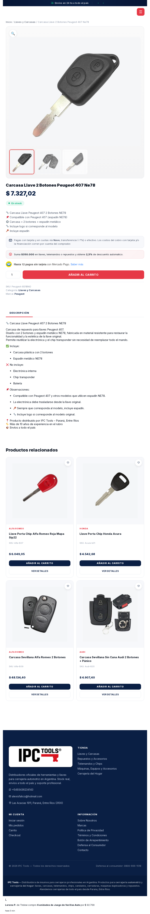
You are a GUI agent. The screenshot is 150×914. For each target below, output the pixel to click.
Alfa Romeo (16, 528)
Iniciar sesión (16, 820)
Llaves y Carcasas (24, 21)
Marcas (82, 825)
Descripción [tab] (19, 312)
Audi (82, 652)
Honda (84, 528)
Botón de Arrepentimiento (93, 840)
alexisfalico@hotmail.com (27, 796)
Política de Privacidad (91, 830)
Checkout (14, 835)
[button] (13, 33)
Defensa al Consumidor (92, 845)
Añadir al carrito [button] (39, 563)
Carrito (13, 830)
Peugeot (19, 293)
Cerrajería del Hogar (90, 773)
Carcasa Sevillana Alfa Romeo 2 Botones (37, 657)
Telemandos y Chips (90, 763)
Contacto (83, 850)
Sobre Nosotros (87, 820)
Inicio (9, 21)
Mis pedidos (16, 825)
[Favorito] (68, 462)
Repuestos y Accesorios (92, 758)
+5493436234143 (22, 789)
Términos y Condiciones (92, 835)
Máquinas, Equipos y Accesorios (97, 768)
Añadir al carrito (83, 274)
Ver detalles (39, 571)
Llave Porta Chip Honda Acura (100, 534)
